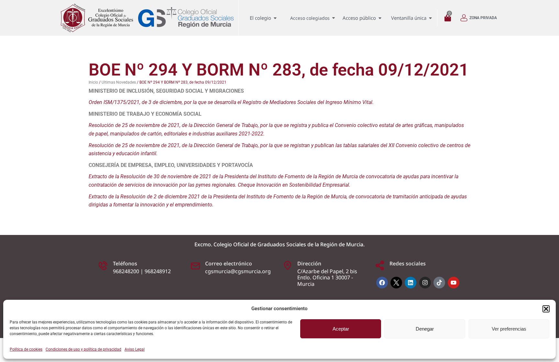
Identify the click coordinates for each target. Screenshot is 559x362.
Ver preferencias (509, 329)
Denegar (425, 329)
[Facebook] (382, 282)
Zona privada (483, 18)
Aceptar (341, 329)
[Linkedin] (410, 282)
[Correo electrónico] (195, 265)
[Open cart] (449, 18)
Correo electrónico (228, 263)
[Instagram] (425, 282)
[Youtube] (453, 282)
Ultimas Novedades (119, 82)
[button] (546, 309)
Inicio (93, 82)
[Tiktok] (439, 282)
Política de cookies (26, 349)
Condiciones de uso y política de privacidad (83, 349)
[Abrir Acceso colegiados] (333, 18)
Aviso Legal (135, 349)
